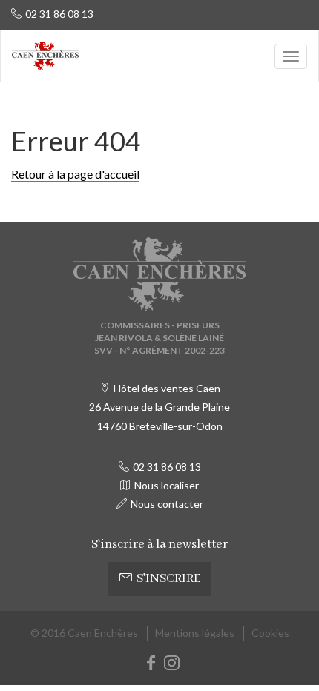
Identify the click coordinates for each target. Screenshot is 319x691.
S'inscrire (168, 578)
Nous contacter (167, 503)
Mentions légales (194, 632)
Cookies (270, 632)
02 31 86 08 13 (59, 13)
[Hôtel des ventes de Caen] (45, 56)
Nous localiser (166, 485)
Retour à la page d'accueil (75, 174)
